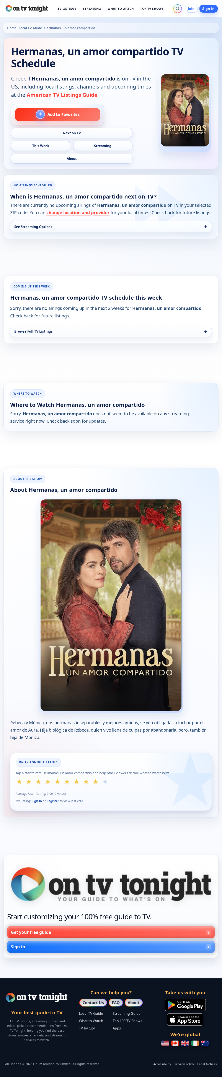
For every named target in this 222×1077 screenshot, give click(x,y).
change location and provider (77, 212)
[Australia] (205, 1043)
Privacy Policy (184, 1064)
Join (191, 8)
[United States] (165, 1043)
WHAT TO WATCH (121, 9)
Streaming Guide (126, 1013)
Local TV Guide (30, 28)
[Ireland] (195, 1043)
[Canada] (175, 1043)
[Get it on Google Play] (185, 1005)
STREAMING (92, 9)
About (133, 1002)
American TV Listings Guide (62, 94)
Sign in (208, 8)
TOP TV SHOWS (151, 9)
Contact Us (93, 1002)
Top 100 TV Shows (127, 1020)
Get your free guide (31, 932)
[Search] (177, 8)
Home (11, 28)
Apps (117, 1028)
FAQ (116, 1002)
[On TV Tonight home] (111, 884)
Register (53, 801)
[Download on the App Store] (185, 1019)
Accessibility (162, 1064)
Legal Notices (207, 1064)
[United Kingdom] (185, 1043)
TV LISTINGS (67, 9)
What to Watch (91, 1020)
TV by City (87, 1028)
